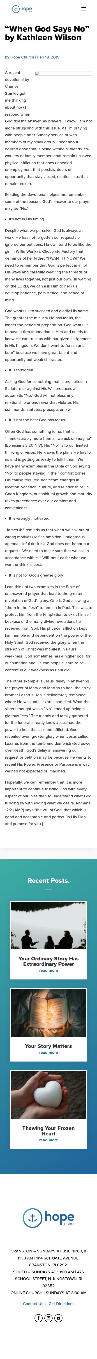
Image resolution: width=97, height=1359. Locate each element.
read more (48, 970)
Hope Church (22, 57)
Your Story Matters (48, 1046)
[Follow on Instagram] (48, 1318)
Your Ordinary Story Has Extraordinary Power (48, 961)
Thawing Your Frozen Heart (48, 1131)
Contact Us (33, 1303)
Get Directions (61, 1303)
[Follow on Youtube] (58, 1318)
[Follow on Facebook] (39, 1318)
